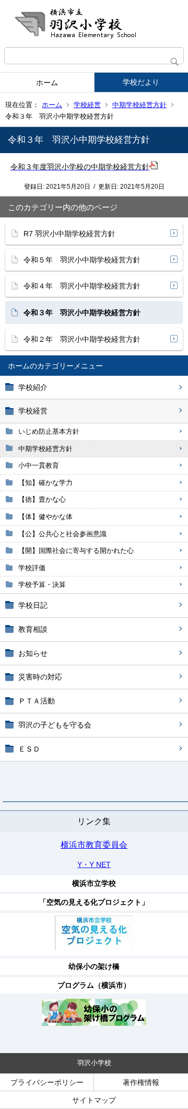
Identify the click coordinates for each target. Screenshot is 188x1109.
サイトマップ (94, 1100)
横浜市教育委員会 (94, 844)
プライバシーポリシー (47, 1082)
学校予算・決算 (42, 584)
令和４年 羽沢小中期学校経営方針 (82, 286)
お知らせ (33, 653)
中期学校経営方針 (139, 105)
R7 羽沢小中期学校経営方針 (69, 233)
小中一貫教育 (38, 465)
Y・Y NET (94, 864)
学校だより (141, 82)
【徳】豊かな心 (42, 499)
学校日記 (33, 605)
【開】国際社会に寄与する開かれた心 (76, 550)
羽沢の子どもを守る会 (54, 725)
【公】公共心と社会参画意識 (62, 534)
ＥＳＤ (29, 749)
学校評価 (31, 568)
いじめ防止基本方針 (48, 431)
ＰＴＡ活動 (36, 701)
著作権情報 (141, 1082)
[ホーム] (94, 23)
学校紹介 (33, 387)
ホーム (47, 82)
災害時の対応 (40, 677)
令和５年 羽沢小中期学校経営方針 (82, 260)
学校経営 (87, 105)
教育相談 (33, 629)
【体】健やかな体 (45, 517)
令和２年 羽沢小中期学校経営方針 (82, 339)
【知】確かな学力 (45, 483)
